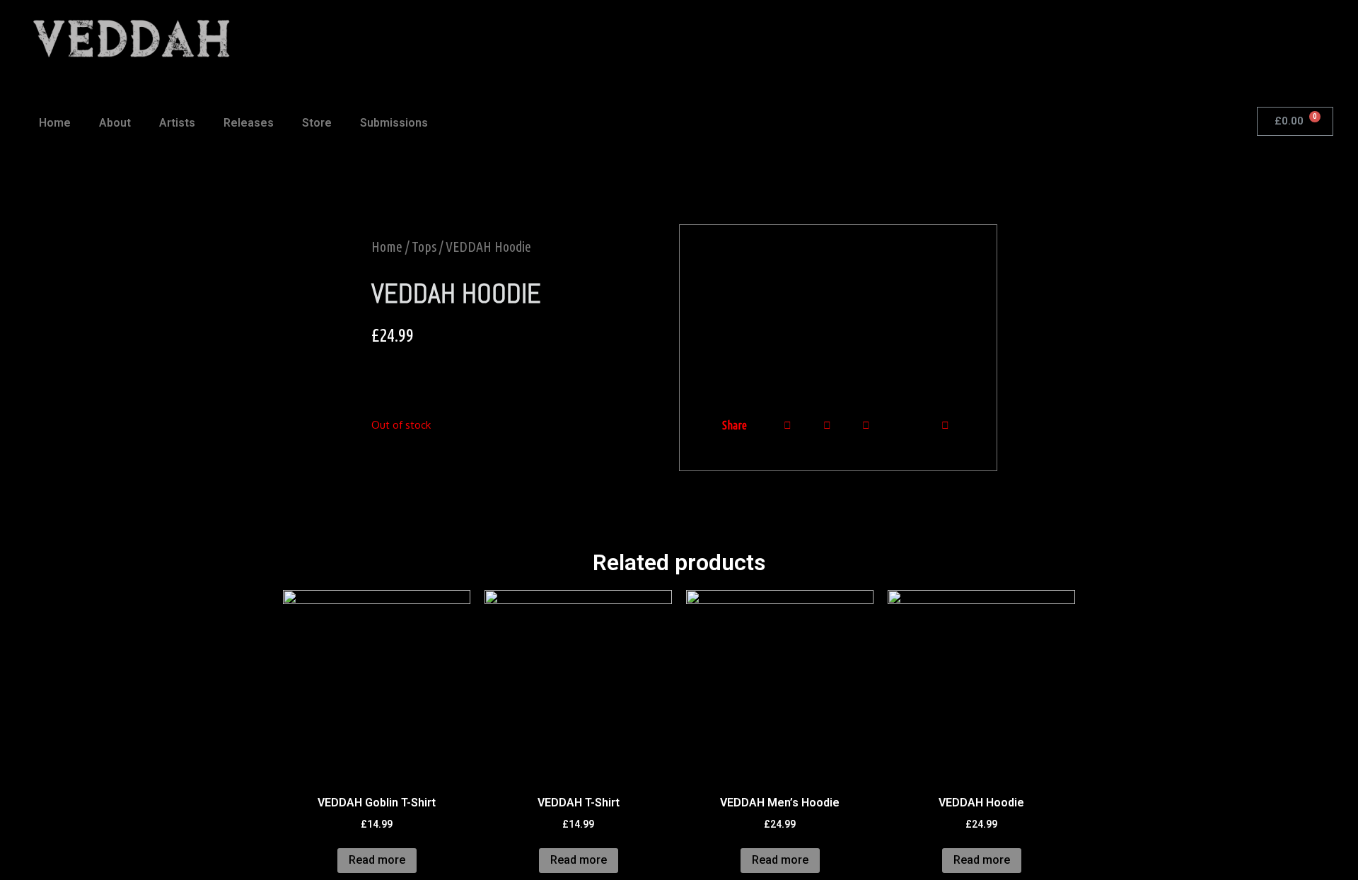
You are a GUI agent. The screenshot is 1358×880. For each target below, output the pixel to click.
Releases (249, 122)
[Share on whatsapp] (827, 425)
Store (317, 122)
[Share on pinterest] (945, 425)
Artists (177, 122)
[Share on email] (906, 425)
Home (55, 122)
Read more (377, 860)
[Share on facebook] (787, 425)
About (115, 122)
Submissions (394, 122)
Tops (424, 246)
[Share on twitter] (866, 425)
